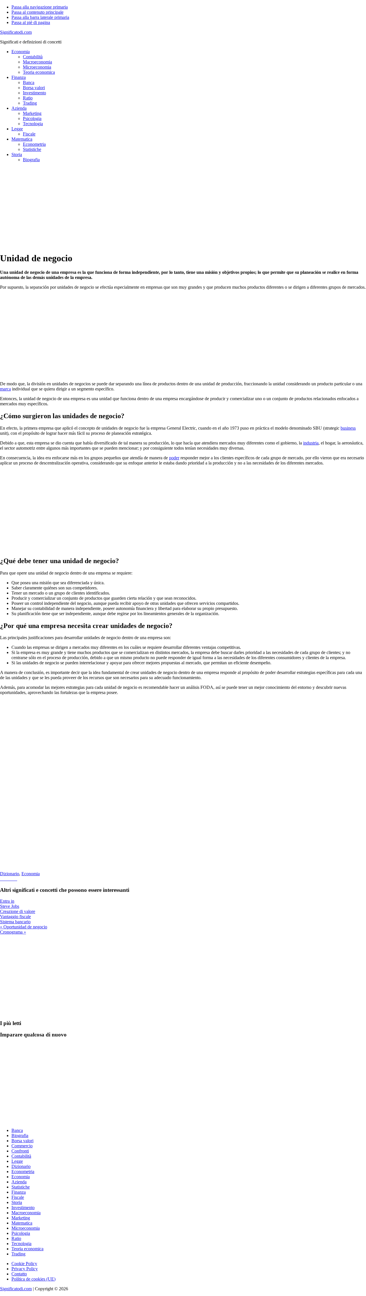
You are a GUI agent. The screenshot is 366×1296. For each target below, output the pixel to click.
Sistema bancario (15, 921)
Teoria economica (27, 1248)
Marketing (20, 1217)
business (348, 428)
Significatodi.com (16, 32)
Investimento (23, 1207)
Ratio (16, 1238)
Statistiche (20, 1187)
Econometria (22, 1171)
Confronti (20, 1151)
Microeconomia (25, 1228)
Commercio (22, 1145)
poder (174, 457)
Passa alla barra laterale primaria (40, 17)
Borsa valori (22, 1140)
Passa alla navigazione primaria (39, 7)
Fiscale (17, 1197)
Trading (18, 1253)
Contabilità (21, 1156)
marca (5, 388)
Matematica (21, 1223)
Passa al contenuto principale (37, 12)
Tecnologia (21, 1243)
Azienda (19, 1181)
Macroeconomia (26, 1212)
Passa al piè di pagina (30, 22)
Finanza (18, 1192)
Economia (30, 873)
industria (311, 442)
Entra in (7, 901)
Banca (17, 1130)
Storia (16, 1202)
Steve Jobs (9, 906)
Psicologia (20, 1233)
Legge (17, 1161)
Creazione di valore (17, 911)
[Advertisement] (171, 207)
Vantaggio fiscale (15, 916)
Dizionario (9, 873)
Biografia (19, 1135)
